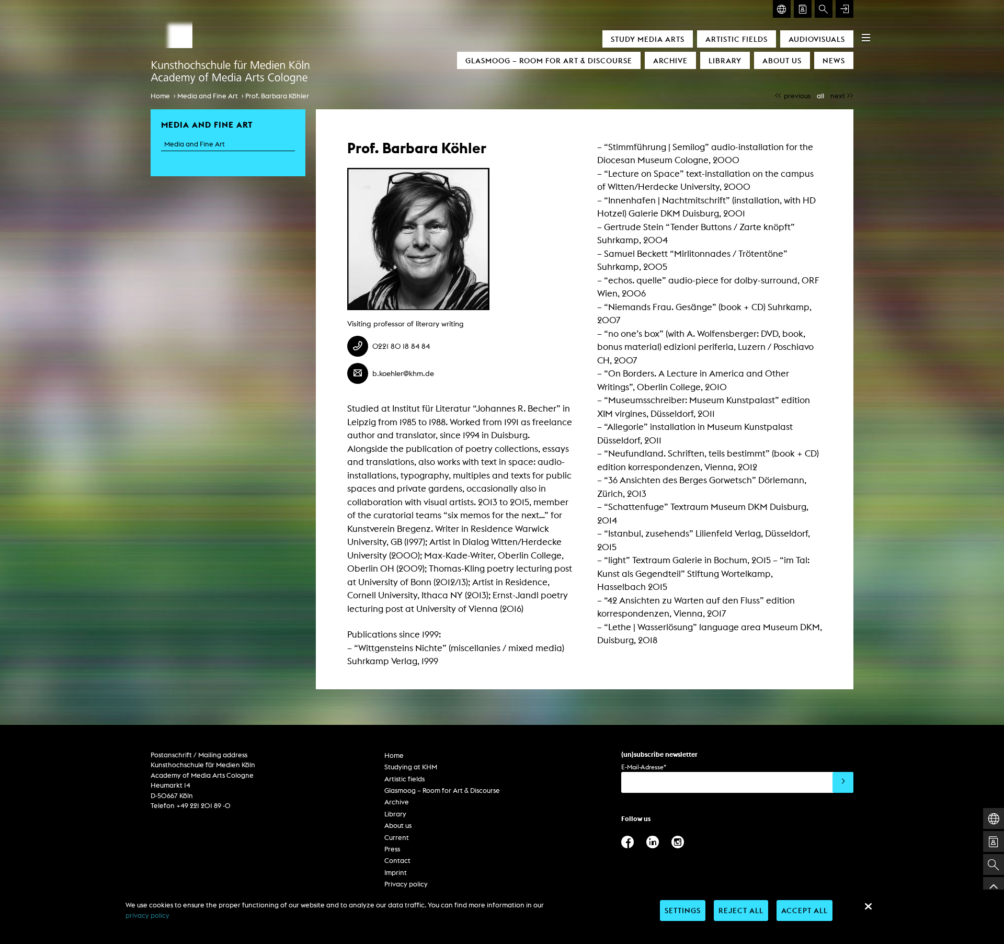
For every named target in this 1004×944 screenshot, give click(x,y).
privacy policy (147, 915)
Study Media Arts (647, 39)
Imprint (395, 873)
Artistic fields (736, 39)
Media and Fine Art (207, 96)
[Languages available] (782, 9)
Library (725, 60)
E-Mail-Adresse (643, 767)
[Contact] (803, 9)
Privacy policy (406, 884)
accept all (804, 910)
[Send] (842, 782)
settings (683, 910)
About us (782, 60)
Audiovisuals (817, 39)
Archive (670, 60)
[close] (868, 906)
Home (160, 96)
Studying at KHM (410, 767)
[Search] (823, 9)
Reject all (740, 910)
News (834, 60)
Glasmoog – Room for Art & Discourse (548, 60)
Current (396, 837)
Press (392, 849)
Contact (397, 861)
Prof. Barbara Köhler (277, 96)
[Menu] (865, 37)
